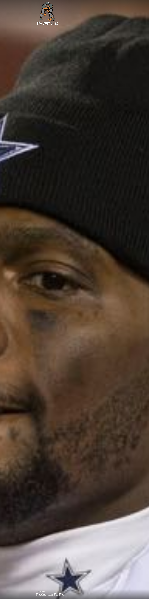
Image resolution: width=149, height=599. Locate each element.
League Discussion (40, 591)
